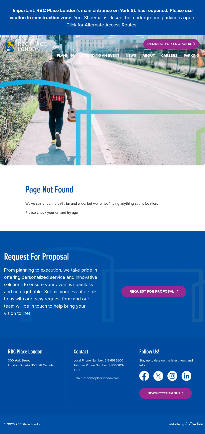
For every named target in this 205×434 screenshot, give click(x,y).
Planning (66, 55)
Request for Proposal (169, 43)
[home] (26, 51)
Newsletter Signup (164, 393)
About (149, 55)
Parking (191, 55)
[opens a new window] (144, 376)
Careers (169, 55)
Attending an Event (100, 55)
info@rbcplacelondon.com (101, 378)
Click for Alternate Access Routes (101, 24)
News (131, 55)
